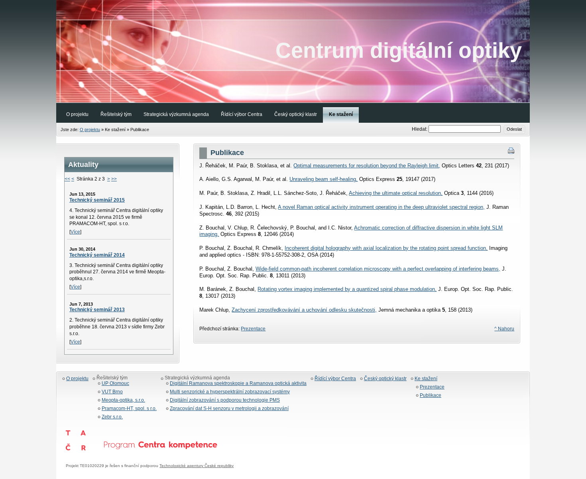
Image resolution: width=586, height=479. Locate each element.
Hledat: (420, 129)
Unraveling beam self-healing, (323, 179)
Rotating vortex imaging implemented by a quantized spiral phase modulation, (347, 289)
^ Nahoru (504, 329)
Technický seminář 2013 (97, 309)
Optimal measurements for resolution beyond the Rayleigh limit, (366, 166)
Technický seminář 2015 (97, 200)
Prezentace (253, 329)
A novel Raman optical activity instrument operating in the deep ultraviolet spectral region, (381, 207)
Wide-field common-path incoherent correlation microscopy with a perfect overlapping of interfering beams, (378, 269)
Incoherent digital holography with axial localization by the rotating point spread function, (386, 248)
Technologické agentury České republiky (196, 465)
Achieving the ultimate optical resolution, (395, 193)
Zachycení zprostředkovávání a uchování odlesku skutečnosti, (304, 310)
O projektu (90, 129)
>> (114, 179)
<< (67, 179)
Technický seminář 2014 (97, 255)
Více (75, 232)
